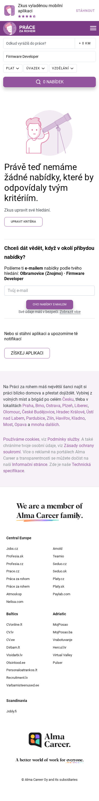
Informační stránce (29, 464)
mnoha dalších (45, 424)
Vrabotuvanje (62, 640)
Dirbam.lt (13, 647)
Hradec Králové (70, 411)
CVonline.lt (14, 625)
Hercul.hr (59, 647)
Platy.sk (58, 586)
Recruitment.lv (17, 678)
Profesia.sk (14, 556)
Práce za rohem (18, 586)
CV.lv (9, 632)
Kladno (78, 418)
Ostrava (53, 405)
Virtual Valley (62, 655)
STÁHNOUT (85, 11)
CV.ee (10, 640)
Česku (68, 399)
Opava (21, 424)
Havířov (63, 418)
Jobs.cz (12, 549)
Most (8, 424)
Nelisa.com (14, 602)
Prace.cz (12, 571)
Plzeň (67, 405)
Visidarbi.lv (14, 655)
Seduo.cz (60, 564)
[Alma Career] (50, 740)
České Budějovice (38, 411)
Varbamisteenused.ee (22, 685)
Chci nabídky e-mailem (50, 304)
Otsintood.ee (15, 663)
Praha (28, 405)
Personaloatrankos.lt (21, 670)
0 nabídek (53, 81)
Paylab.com (61, 594)
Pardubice (35, 418)
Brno (39, 405)
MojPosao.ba (62, 632)
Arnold (57, 549)
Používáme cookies (21, 439)
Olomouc (11, 411)
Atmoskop (14, 594)
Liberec (81, 405)
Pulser (57, 663)
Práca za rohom (18, 579)
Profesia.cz (14, 564)
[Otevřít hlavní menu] (93, 28)
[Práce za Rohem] (19, 28)
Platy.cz (58, 579)
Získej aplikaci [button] (27, 353)
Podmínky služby (63, 439)
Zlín (50, 418)
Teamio (58, 556)
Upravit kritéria (23, 221)
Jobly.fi (11, 711)
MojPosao (60, 625)
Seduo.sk (60, 571)
